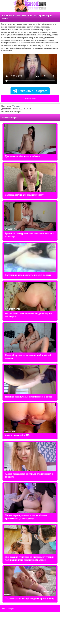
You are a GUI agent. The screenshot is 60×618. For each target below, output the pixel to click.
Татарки (16, 106)
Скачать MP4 (30, 98)
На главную (8, 608)
